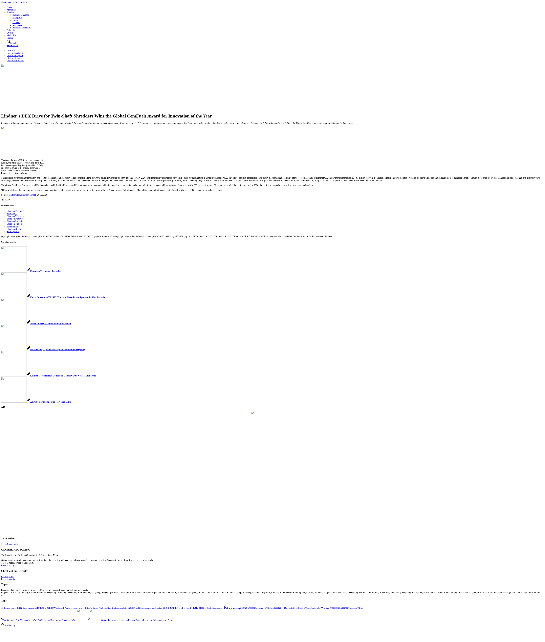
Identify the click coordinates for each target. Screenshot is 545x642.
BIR (19, 607)
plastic (194, 607)
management (146, 608)
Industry (131, 607)
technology (301, 607)
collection (59, 608)
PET (183, 607)
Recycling (232, 607)
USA (318, 608)
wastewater (353, 608)
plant (187, 608)
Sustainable (291, 608)
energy (81, 608)
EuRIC (88, 607)
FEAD (101, 608)
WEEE (360, 608)
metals (159, 608)
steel (273, 608)
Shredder (252, 607)
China (25, 608)
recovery (219, 608)
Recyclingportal (8, 579)
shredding (259, 608)
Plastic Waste (211, 608)
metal (154, 608)
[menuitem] (275, 7)
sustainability (281, 608)
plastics (203, 607)
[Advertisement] (12, 491)
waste (325, 607)
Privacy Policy (7, 565)
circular (31, 608)
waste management (339, 607)
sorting (267, 607)
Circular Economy (45, 607)
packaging (169, 607)
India (125, 608)
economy (74, 608)
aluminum (7, 608)
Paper (177, 608)
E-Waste (66, 608)
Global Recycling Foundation (113, 608)
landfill (138, 608)
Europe (95, 608)
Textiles (313, 608)
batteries (13, 608)
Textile (308, 608)
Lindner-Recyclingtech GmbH (22, 195)
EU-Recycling (7, 576)
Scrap (244, 607)
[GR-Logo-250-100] (14, 2)
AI (2, 608)
